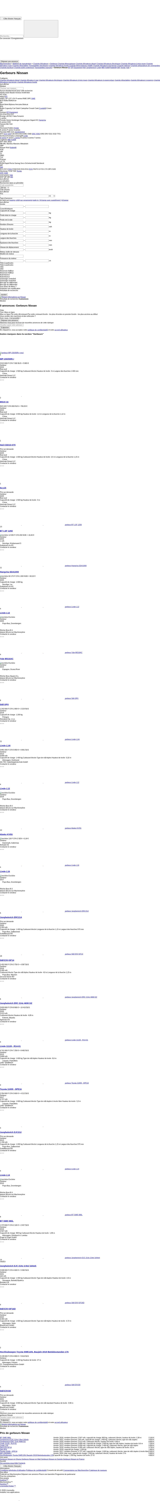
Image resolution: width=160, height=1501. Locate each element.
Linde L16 (5, 871)
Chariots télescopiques (66, 64)
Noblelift (113, 68)
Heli (84, 68)
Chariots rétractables (20, 66)
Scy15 (3, 488)
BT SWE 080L (7, 1221)
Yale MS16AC (6, 659)
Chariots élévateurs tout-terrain (105, 66)
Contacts (21, 1463)
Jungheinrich (91, 68)
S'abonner (5, 328)
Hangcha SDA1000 (9, 572)
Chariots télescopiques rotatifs (81, 66)
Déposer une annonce (9, 320)
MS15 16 (4, 402)
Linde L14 (5, 1175)
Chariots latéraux (123, 66)
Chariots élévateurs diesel (86, 64)
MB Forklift (105, 68)
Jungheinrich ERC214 (11, 917)
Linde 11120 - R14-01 (10, 1046)
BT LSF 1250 (6, 531)
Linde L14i (5, 745)
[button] (80, 49)
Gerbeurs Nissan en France (73, 1459)
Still (118, 68)
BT (69, 68)
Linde (99, 68)
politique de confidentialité (38, 330)
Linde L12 (5, 613)
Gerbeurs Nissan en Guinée (52, 1459)
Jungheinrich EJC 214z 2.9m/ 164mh (18, 1266)
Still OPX (4, 704)
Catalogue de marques (98, 1470)
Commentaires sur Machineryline (76, 1470)
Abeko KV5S (6, 834)
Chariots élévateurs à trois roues (133, 64)
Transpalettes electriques (38, 66)
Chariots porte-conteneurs (24, 68)
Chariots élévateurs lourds (59, 66)
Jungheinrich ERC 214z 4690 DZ (16, 1003)
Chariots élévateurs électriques (108, 64)
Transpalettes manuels (43, 68)
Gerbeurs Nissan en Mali (31, 1459)
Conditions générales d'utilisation (13, 1470)
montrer (4, 295)
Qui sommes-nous (7, 1463)
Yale (127, 68)
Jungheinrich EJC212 (11, 1132)
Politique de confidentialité (36, 1470)
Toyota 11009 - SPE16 (11, 1089)
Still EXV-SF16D (8, 1309)
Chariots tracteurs (7, 68)
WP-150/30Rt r (7, 359)
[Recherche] (41, 28)
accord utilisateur (61, 330)
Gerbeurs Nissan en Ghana (11, 1459)
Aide (16, 1463)
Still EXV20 (5, 1391)
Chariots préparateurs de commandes (145, 66)
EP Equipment (76, 68)
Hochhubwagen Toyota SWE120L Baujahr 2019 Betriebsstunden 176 (34, 1352)
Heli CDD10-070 (8, 445)
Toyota (122, 68)
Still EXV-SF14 (7, 960)
